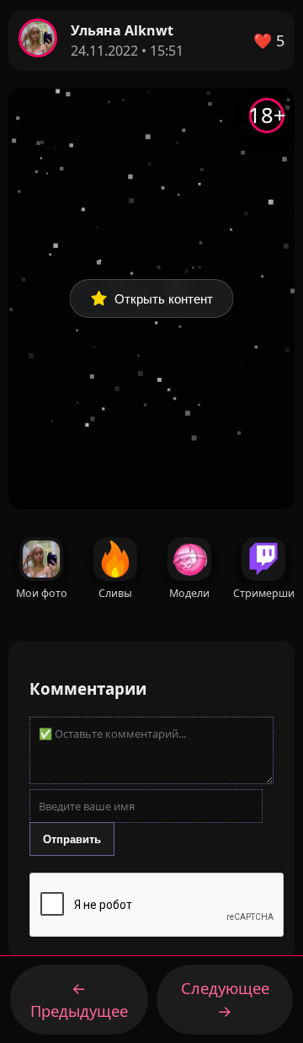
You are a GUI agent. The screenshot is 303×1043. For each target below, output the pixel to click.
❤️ (268, 40)
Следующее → (225, 999)
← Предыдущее (79, 999)
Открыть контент (163, 299)
